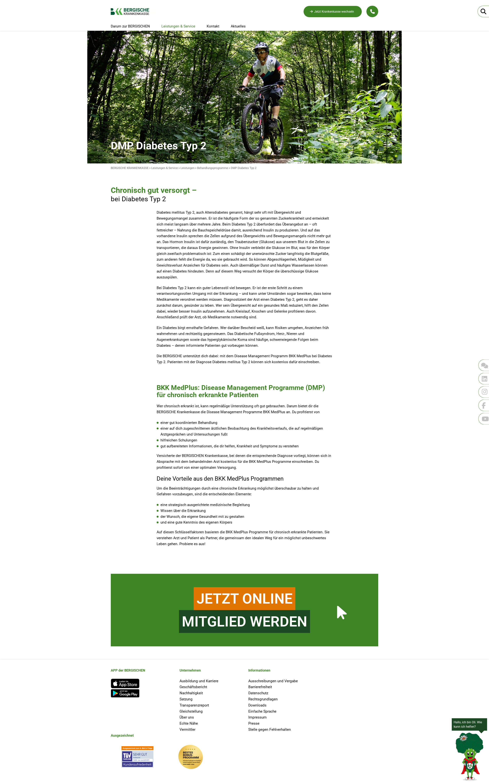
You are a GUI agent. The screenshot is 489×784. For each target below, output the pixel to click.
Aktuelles (238, 26)
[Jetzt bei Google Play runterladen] (141, 693)
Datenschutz (258, 693)
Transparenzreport (194, 705)
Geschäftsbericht (193, 687)
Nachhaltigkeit (191, 693)
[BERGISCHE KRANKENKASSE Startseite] (133, 11)
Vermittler (187, 729)
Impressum (257, 717)
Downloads (257, 705)
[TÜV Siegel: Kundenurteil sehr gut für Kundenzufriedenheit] (137, 758)
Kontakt (213, 26)
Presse (253, 723)
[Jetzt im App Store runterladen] (141, 683)
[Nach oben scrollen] (12, 555)
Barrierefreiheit (260, 687)
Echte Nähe (189, 723)
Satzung (186, 699)
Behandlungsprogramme (212, 168)
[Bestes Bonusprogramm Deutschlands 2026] (190, 757)
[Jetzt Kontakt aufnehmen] (372, 11)
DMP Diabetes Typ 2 (243, 168)
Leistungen (187, 168)
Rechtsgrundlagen (263, 699)
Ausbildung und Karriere (199, 681)
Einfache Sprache (262, 711)
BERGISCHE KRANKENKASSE (130, 168)
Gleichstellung (191, 711)
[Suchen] (483, 11)
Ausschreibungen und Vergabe (273, 681)
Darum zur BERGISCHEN (130, 26)
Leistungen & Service (178, 26)
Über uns (187, 717)
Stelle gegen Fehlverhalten (269, 729)
